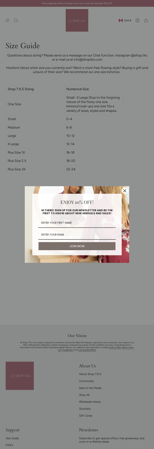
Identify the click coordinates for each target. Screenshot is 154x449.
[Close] (124, 190)
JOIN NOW (77, 246)
